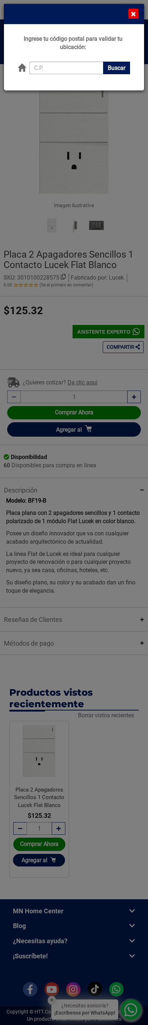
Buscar (116, 67)
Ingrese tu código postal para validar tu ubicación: (73, 42)
